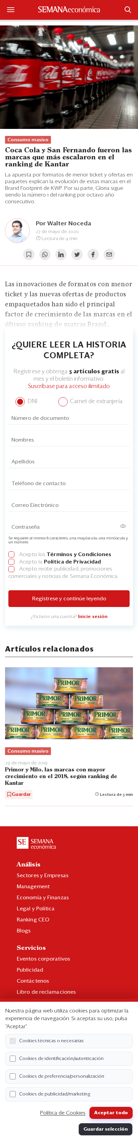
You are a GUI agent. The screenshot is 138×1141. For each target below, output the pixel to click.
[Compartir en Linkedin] (61, 254)
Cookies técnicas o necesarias (51, 1041)
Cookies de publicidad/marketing (54, 1094)
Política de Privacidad (72, 561)
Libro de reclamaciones (46, 992)
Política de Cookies (62, 1113)
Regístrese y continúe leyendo (69, 598)
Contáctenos (33, 981)
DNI (31, 401)
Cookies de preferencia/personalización (61, 1076)
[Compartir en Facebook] (93, 254)
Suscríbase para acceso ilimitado (69, 386)
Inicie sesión (93, 616)
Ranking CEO (33, 919)
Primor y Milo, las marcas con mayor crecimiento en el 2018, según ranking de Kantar (61, 776)
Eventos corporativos (43, 959)
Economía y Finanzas (43, 897)
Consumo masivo (28, 140)
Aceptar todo (111, 1113)
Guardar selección (105, 1129)
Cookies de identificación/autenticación (61, 1058)
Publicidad (30, 970)
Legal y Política (36, 908)
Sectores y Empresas (42, 875)
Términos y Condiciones (79, 554)
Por (63, 224)
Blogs (24, 930)
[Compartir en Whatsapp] (45, 254)
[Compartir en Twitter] (77, 254)
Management (33, 886)
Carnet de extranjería (96, 401)
